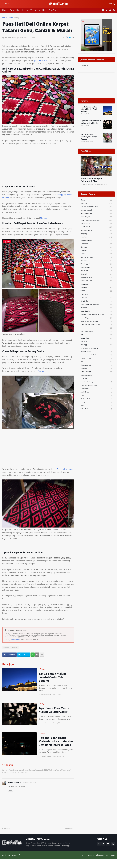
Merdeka (96, 368)
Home (5, 10)
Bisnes (96, 402)
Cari (110, 4)
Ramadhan (96, 250)
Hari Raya (96, 260)
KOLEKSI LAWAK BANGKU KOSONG (96, 314)
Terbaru (6, 828)
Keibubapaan (96, 267)
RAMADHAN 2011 (96, 388)
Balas (10, 790)
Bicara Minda (96, 284)
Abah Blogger (96, 392)
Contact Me (110, 855)
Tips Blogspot (96, 264)
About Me (100, 855)
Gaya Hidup (15, 10)
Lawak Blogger (96, 318)
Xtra (96, 335)
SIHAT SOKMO (96, 399)
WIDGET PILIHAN (96, 281)
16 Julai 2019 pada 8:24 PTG (31, 783)
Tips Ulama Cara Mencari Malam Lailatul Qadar (55, 709)
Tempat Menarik (96, 230)
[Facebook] (67, 37)
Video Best (96, 294)
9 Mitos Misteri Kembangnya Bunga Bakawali (89, 136)
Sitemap (91, 855)
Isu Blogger (96, 345)
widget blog (96, 338)
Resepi (25, 10)
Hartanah (96, 274)
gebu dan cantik (41, 60)
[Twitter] (70, 37)
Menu (6, 4)
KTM (96, 395)
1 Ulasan (34, 37)
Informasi (96, 308)
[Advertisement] (38, 164)
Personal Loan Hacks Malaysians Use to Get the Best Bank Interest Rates (56, 741)
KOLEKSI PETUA (96, 358)
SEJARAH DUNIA (96, 351)
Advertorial (96, 244)
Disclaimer (16, 640)
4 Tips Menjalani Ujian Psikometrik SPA (91, 179)
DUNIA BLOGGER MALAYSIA (96, 220)
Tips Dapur (35, 10)
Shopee (43, 218)
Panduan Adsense (96, 331)
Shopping (14, 648)
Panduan (96, 203)
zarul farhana (14, 782)
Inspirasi (96, 328)
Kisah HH (96, 378)
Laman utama (7, 18)
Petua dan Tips (96, 372)
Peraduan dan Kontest (96, 355)
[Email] (73, 37)
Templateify (15, 855)
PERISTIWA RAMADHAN (96, 385)
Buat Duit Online (96, 227)
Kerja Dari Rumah (96, 240)
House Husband (96, 210)
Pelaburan (96, 287)
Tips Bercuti (96, 247)
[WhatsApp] (33, 655)
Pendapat (96, 341)
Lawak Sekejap (96, 311)
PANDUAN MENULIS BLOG (96, 207)
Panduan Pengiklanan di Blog (96, 325)
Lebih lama (69, 828)
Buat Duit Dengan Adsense (96, 304)
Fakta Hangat (96, 217)
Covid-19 (96, 298)
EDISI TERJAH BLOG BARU (96, 321)
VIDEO (96, 291)
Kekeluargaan (96, 223)
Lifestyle (17, 18)
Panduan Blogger (96, 375)
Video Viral (96, 409)
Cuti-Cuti (52, 10)
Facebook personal (65, 469)
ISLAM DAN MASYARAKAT (96, 348)
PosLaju (41, 371)
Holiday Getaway (96, 277)
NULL (96, 362)
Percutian (96, 237)
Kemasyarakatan (96, 365)
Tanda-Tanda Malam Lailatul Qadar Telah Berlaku (52, 677)
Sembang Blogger (96, 213)
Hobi (44, 10)
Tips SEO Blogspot (96, 257)
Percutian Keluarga (96, 382)
